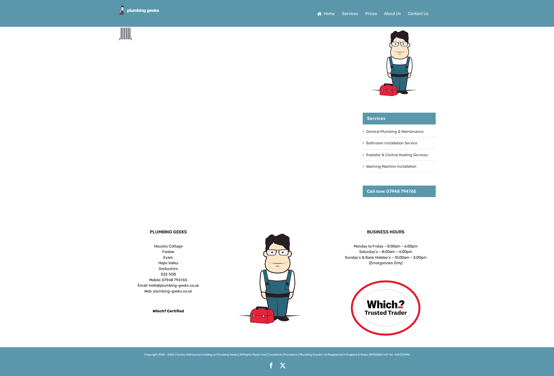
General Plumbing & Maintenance (395, 131)
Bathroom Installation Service (391, 143)
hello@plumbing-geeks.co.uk (174, 285)
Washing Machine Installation (391, 166)
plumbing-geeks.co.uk (172, 291)
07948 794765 (174, 280)
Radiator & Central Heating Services (397, 155)
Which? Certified (168, 311)
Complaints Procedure (282, 354)
